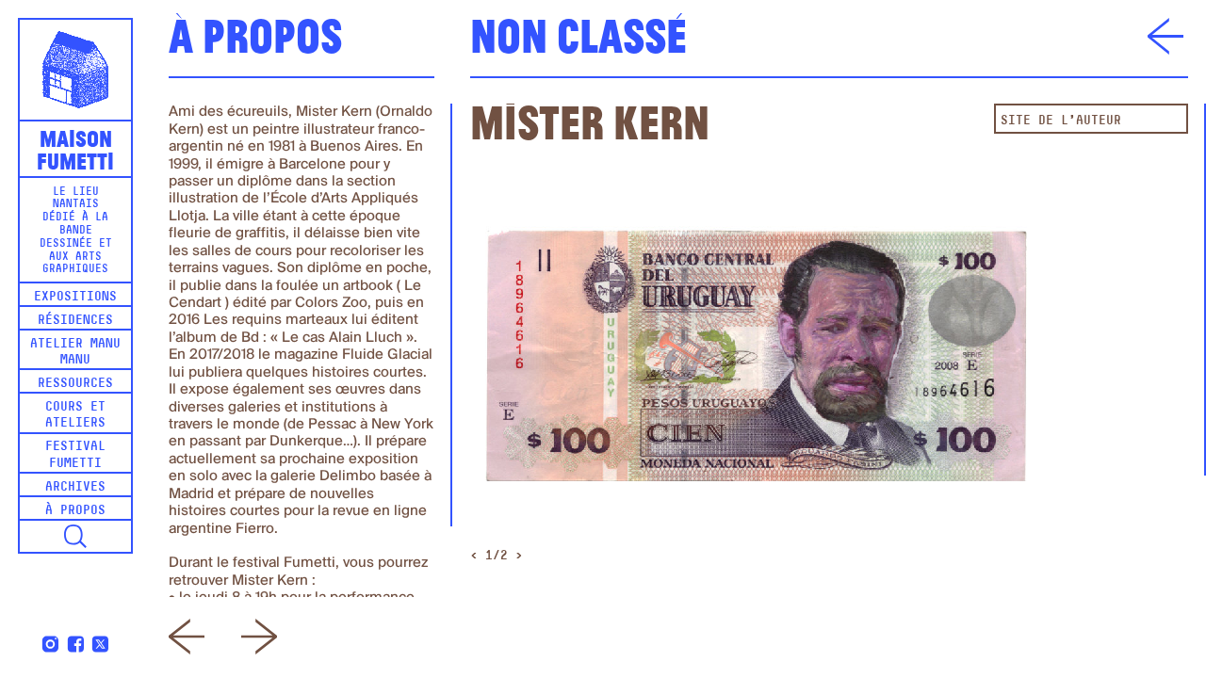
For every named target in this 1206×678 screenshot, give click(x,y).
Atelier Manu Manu (75, 352)
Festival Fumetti (75, 455)
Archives (75, 487)
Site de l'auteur (1061, 121)
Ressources (75, 384)
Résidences (75, 321)
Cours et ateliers (75, 415)
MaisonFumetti (75, 147)
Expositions (75, 297)
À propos (75, 511)
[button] (75, 537)
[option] (757, 363)
